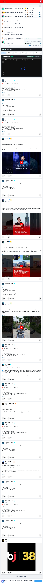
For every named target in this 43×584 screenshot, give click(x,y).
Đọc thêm (3, 92)
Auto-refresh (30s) (34, 45)
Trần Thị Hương (31, 8)
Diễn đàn (9, 45)
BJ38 (6, 539)
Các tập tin (38, 52)
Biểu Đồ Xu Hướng (30, 56)
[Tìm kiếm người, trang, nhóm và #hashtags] (41, 1)
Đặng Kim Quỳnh (31, 16)
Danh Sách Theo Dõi (38, 56)
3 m (5, 81)
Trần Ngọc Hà (30, 12)
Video (24, 52)
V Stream (7, 138)
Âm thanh (30, 52)
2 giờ (6, 120)
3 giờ (6, 181)
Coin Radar (7, 364)
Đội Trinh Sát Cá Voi (9, 80)
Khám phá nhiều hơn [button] (8, 581)
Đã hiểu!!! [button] (37, 581)
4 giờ (6, 243)
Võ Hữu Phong (30, 10)
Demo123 (30, 43)
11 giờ (6, 521)
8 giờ (6, 443)
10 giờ (6, 502)
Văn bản (10, 52)
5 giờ (6, 346)
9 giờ (6, 482)
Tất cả (4, 52)
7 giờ (6, 424)
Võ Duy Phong (30, 14)
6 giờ (6, 365)
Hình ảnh (17, 52)
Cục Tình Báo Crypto (9, 403)
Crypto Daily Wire (8, 461)
